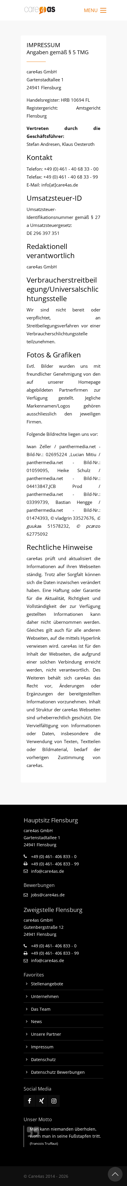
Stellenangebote (47, 984)
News (36, 1021)
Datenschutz (43, 1059)
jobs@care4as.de (48, 895)
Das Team (41, 1009)
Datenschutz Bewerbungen (58, 1072)
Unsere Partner (46, 1034)
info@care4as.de (47, 871)
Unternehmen (45, 996)
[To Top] (115, 1174)
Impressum (42, 1047)
